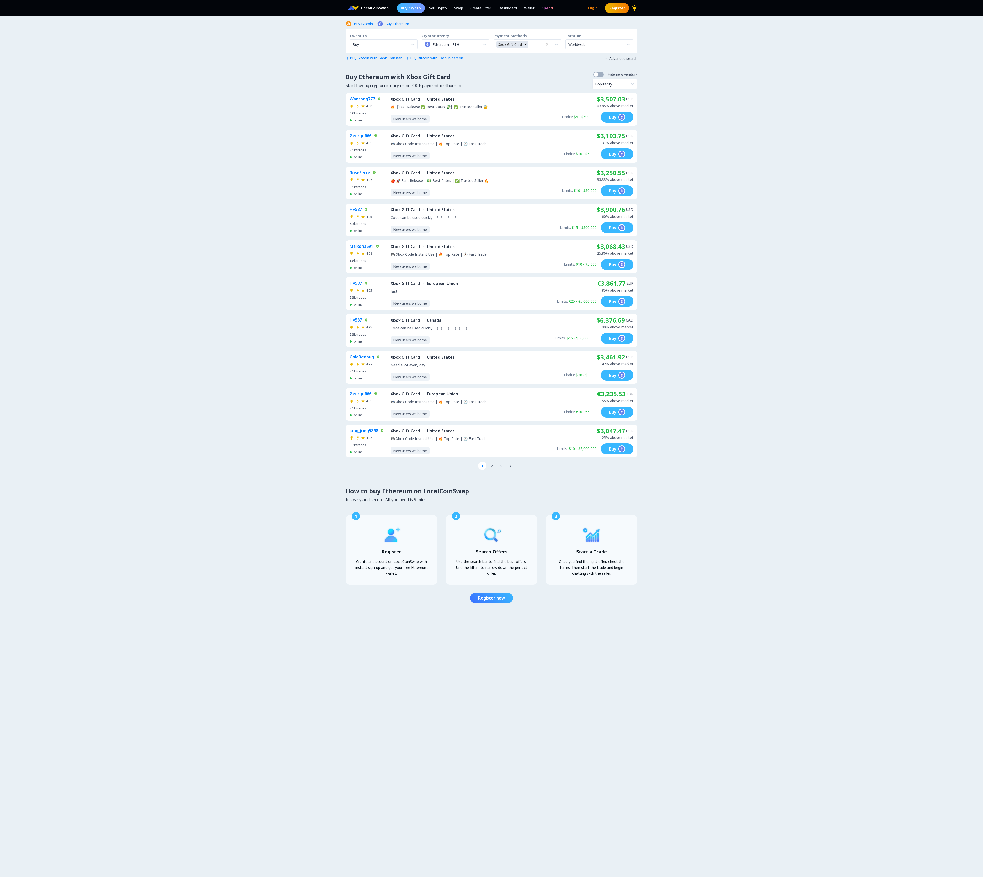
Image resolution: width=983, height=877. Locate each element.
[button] (525, 44)
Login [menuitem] (593, 7)
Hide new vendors (622, 74)
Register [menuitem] (617, 8)
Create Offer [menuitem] (480, 8)
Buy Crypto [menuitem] (411, 8)
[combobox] (424, 44)
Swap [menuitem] (458, 8)
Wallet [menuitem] (529, 8)
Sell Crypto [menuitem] (438, 8)
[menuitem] (547, 8)
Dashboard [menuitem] (507, 8)
